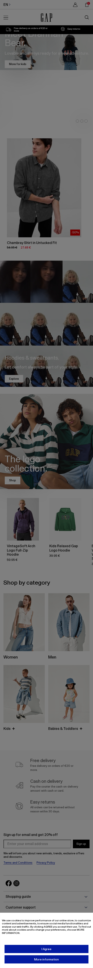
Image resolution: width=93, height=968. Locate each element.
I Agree (46, 949)
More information (46, 959)
